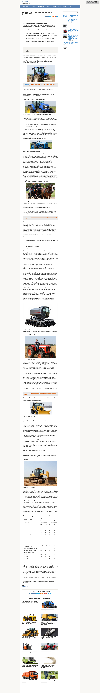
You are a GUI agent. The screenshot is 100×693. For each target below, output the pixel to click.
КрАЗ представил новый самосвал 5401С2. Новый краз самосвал (73, 30)
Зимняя (64, 6)
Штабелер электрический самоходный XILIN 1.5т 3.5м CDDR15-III (70, 43)
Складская (48, 6)
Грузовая (54, 6)
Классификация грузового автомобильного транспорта (73, 20)
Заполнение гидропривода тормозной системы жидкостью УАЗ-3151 (70, 16)
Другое (69, 6)
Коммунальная (41, 6)
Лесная (59, 6)
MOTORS (25, 2)
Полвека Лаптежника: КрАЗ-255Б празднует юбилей (72, 25)
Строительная (33, 6)
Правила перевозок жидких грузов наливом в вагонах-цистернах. (73, 47)
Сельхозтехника (26, 6)
